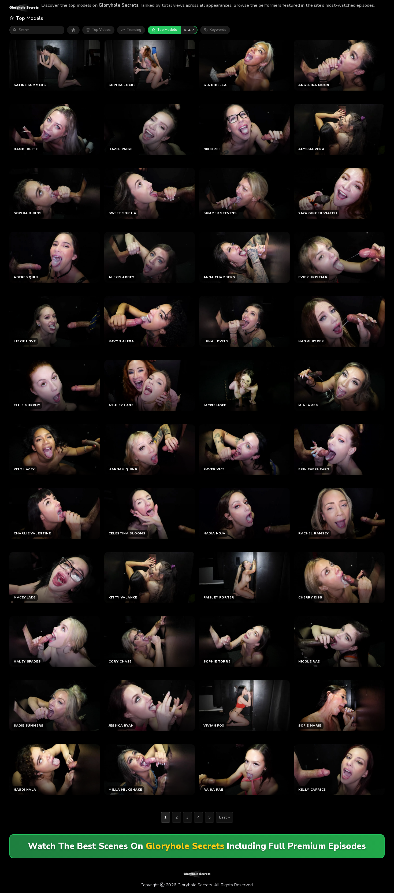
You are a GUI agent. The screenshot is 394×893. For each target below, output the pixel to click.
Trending (134, 29)
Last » (224, 817)
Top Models (167, 29)
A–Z (191, 30)
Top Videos (101, 29)
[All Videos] (73, 30)
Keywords (218, 29)
